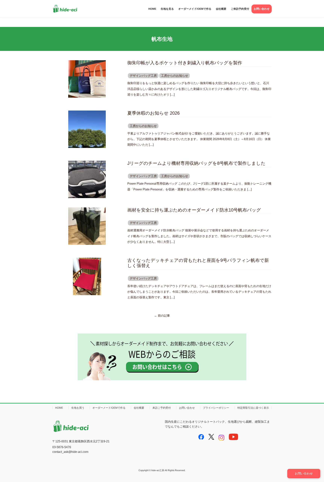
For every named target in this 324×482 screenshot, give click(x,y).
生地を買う (77, 407)
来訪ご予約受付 (161, 407)
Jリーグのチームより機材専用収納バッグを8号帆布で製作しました (196, 163)
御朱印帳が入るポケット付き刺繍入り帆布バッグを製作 (184, 62)
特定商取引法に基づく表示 (253, 407)
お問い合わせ (187, 407)
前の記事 (162, 315)
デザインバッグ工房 (143, 75)
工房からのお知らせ (174, 75)
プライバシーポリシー (216, 407)
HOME (59, 407)
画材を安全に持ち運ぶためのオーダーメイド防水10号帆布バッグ (194, 209)
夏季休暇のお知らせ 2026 (153, 113)
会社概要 (139, 407)
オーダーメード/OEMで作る (108, 407)
